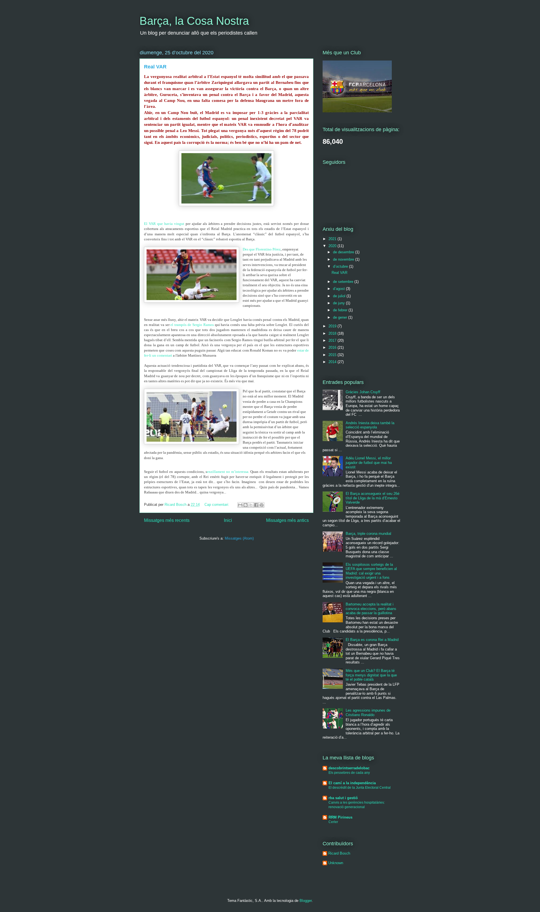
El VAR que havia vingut (165, 224)
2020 (333, 246)
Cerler (333, 822)
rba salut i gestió (343, 798)
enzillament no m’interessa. (228, 472)
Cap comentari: (217, 504)
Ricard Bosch (339, 853)
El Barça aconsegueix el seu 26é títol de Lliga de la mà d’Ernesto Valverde (372, 497)
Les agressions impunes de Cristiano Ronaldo (368, 712)
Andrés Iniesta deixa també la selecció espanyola (370, 425)
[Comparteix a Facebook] (256, 505)
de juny (339, 303)
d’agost (339, 289)
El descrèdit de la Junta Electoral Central (359, 788)
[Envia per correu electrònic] (240, 505)
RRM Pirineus (340, 817)
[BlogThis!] (245, 505)
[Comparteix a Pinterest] (261, 505)
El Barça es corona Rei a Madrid (372, 640)
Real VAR (155, 67)
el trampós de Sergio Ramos (191, 325)
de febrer (340, 310)
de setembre (343, 282)
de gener (340, 317)
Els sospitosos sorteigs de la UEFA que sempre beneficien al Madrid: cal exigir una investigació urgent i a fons (371, 571)
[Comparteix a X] (251, 505)
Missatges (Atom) (239, 538)
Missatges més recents (167, 520)
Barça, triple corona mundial (368, 533)
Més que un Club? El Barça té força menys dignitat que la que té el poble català (371, 675)
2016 (333, 347)
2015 (333, 355)
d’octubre (341, 266)
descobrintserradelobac (349, 768)
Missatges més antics (287, 520)
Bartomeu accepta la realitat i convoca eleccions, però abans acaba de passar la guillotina (371, 608)
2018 (333, 333)
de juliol (339, 296)
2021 (333, 239)
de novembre (344, 259)
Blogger (306, 900)
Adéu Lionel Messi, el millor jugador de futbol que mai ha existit (369, 462)
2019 (333, 326)
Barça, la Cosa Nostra (194, 21)
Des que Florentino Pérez (262, 249)
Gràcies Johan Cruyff (363, 392)
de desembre (344, 252)
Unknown (335, 863)
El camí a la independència (352, 783)
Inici (228, 520)
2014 (333, 362)
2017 (333, 340)
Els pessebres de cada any (349, 773)
